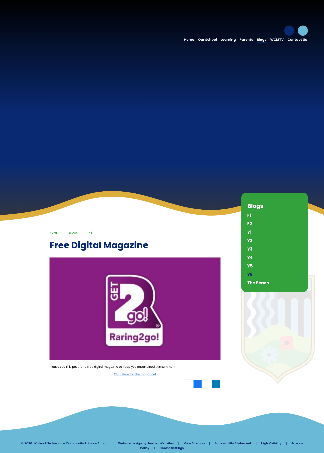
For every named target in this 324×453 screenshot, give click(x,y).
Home (53, 233)
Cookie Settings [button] (171, 448)
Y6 (90, 233)
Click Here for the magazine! (135, 374)
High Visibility (271, 443)
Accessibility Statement (233, 443)
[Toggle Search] (303, 31)
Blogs (73, 233)
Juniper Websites (160, 443)
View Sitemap (194, 443)
